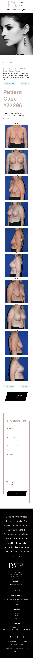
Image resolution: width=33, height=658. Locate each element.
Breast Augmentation (17, 538)
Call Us (26, 10)
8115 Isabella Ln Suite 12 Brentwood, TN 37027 (16, 630)
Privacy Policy (23, 642)
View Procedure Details (16, 396)
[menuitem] (16, 585)
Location (16, 10)
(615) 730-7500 (16, 628)
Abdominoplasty (12, 547)
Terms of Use (14, 644)
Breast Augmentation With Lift (15, 69)
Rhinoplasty (20, 543)
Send (16, 494)
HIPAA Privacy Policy (12, 642)
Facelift (9, 543)
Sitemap (20, 644)
